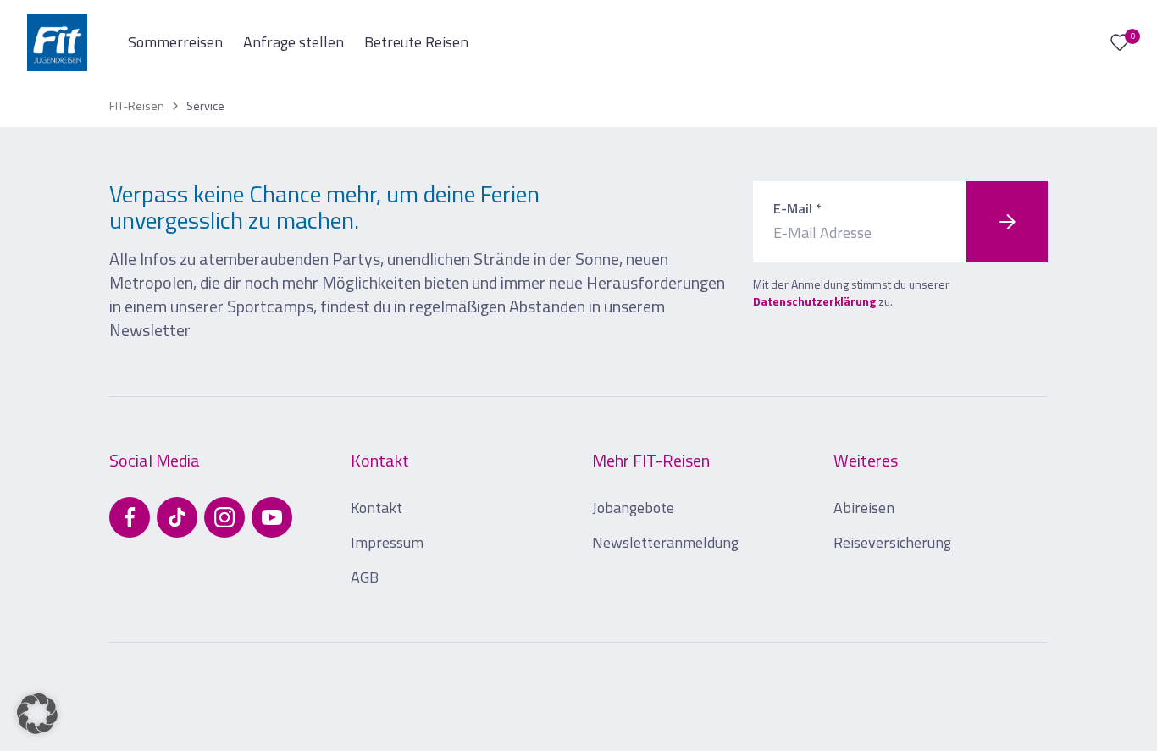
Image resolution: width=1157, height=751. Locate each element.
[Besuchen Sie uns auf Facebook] (129, 517)
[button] (37, 713)
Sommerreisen (175, 41)
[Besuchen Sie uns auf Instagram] (224, 517)
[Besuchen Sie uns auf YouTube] (272, 517)
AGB (365, 577)
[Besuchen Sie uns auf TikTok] (177, 517)
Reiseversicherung (892, 542)
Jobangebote (633, 507)
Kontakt (376, 507)
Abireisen (863, 507)
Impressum (387, 542)
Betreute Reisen (416, 41)
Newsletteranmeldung (665, 542)
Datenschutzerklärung (814, 301)
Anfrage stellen (293, 41)
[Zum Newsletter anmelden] (1007, 221)
